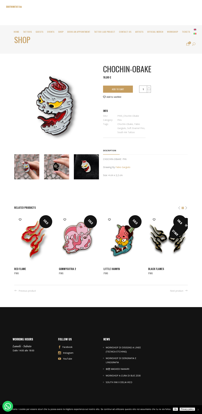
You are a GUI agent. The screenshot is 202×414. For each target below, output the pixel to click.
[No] (198, 409)
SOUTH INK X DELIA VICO (119, 382)
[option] (34, 244)
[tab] (111, 151)
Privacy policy (187, 409)
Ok (175, 409)
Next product (176, 290)
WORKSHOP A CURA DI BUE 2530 (123, 375)
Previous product (27, 290)
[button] (112, 97)
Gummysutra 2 (67, 269)
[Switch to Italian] (195, 33)
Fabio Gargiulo (123, 167)
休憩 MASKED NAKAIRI (117, 368)
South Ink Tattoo (126, 132)
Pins (119, 119)
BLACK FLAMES (156, 269)
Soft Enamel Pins (136, 128)
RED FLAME (20, 269)
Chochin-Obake (125, 124)
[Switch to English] (195, 29)
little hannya (112, 269)
